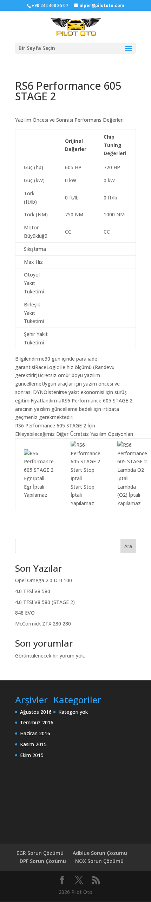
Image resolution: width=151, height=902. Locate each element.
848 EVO (25, 612)
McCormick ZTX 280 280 (43, 623)
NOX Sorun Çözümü (99, 861)
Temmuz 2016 (36, 722)
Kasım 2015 (33, 744)
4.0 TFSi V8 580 (32, 591)
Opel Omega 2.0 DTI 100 (43, 580)
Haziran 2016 (35, 733)
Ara (128, 546)
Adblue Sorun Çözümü (100, 853)
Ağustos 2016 (36, 712)
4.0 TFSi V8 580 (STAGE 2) (45, 602)
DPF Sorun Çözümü (43, 861)
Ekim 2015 (32, 755)
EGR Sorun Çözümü (40, 853)
